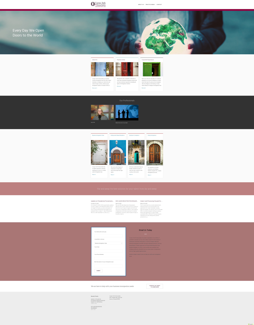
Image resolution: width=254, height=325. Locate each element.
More (93, 174)
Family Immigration (152, 135)
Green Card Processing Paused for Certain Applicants (151, 201)
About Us (94, 60)
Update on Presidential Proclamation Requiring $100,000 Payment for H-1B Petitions (102, 201)
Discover (94, 88)
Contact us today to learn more (154, 286)
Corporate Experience (148, 60)
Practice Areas (121, 60)
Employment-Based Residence (117, 135)
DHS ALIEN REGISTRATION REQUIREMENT (127, 201)
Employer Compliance (134, 135)
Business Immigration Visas (98, 135)
